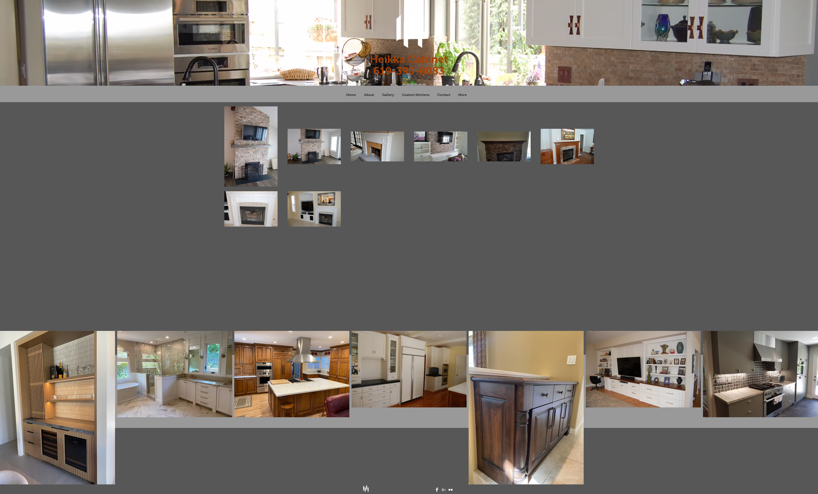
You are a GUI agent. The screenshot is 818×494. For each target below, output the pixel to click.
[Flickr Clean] (450, 490)
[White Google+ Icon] (444, 490)
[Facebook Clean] (437, 490)
